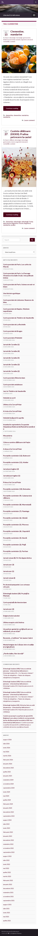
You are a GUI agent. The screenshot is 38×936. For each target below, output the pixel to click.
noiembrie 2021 (8, 892)
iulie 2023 (6, 824)
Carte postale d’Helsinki (12, 338)
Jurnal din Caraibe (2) (11, 371)
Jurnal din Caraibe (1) (11, 344)
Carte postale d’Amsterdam (14, 378)
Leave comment (29, 120)
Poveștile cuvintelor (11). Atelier (15, 462)
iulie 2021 (6, 908)
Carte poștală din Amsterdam (15, 602)
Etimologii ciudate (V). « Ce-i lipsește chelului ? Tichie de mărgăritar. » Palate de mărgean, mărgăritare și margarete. (18, 675)
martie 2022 (7, 876)
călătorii (12, 140)
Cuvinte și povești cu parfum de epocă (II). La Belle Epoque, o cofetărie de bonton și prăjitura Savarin (18, 725)
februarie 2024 (8, 804)
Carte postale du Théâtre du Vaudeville (18, 318)
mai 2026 (6, 752)
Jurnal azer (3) (8, 565)
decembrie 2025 (8, 768)
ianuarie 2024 (7, 808)
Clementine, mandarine (17, 33)
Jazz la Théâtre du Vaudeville (14, 391)
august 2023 (7, 820)
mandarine (6, 117)
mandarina (25, 115)
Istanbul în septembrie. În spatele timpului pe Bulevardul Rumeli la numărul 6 (19, 426)
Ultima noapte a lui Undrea (13, 622)
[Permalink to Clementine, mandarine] (19, 59)
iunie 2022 (6, 864)
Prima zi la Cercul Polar (12, 482)
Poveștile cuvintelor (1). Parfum (15, 551)
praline (13, 225)
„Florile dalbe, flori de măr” (13, 653)
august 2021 (7, 904)
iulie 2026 (6, 743)
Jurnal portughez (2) (11, 469)
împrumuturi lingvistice (10, 223)
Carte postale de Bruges (12, 331)
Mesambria (7, 436)
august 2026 (7, 739)
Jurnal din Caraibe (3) (11, 364)
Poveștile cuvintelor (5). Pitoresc (16, 525)
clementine (17, 115)
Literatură (30, 39)
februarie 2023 (8, 832)
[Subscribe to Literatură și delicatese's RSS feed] (3, 1)
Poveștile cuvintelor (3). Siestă (15, 538)
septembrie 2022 (8, 852)
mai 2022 (6, 868)
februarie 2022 (8, 880)
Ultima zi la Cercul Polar (12, 404)
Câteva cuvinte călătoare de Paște (16, 442)
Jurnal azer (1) (8, 571)
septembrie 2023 (8, 816)
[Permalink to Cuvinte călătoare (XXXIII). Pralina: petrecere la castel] (19, 167)
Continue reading (12, 108)
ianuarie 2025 (7, 776)
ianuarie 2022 (7, 884)
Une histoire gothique (11, 293)
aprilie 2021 (7, 920)
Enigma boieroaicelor (11, 616)
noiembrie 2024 (8, 780)
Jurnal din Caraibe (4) (11, 351)
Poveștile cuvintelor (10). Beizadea (16, 489)
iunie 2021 (6, 912)
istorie (13, 142)
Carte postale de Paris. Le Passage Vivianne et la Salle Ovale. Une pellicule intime (18, 275)
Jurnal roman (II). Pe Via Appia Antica (17, 558)
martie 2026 (7, 756)
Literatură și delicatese (11, 15)
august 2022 (7, 856)
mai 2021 (6, 916)
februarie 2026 (8, 760)
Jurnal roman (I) (9, 578)
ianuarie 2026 (7, 764)
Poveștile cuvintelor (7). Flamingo (16, 511)
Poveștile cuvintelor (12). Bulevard (16, 456)
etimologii (25, 222)
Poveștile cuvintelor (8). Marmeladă (17, 505)
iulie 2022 (6, 860)
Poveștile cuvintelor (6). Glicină (15, 518)
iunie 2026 (6, 748)
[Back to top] (33, 931)
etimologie (13, 38)
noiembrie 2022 (8, 844)
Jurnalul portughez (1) (11, 476)
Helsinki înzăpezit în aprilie (13, 418)
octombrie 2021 (8, 896)
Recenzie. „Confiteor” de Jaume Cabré (18, 638)
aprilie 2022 (7, 872)
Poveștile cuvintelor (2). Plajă (14, 545)
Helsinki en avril (9, 398)
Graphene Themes (16, 933)
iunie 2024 (6, 792)
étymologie (19, 38)
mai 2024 (6, 796)
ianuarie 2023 (7, 836)
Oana (6, 38)
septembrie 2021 (8, 900)
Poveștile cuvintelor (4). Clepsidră (16, 531)
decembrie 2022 (8, 840)
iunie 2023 (6, 828)
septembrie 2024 (8, 788)
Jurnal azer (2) (8, 609)
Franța (31, 222)
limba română (16, 39)
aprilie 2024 (7, 800)
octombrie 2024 (8, 784)
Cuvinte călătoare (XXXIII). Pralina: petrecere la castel (20, 134)
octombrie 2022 (8, 848)
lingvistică (27, 223)
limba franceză (7, 39)
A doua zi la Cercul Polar (12, 449)
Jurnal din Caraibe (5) (11, 358)
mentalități (6, 41)
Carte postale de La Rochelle (14, 324)
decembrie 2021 (8, 888)
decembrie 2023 (8, 812)
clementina (9, 115)
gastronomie (26, 38)
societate (12, 41)
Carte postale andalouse (12, 384)
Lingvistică (23, 39)
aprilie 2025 (7, 772)
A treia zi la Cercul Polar (12, 411)
